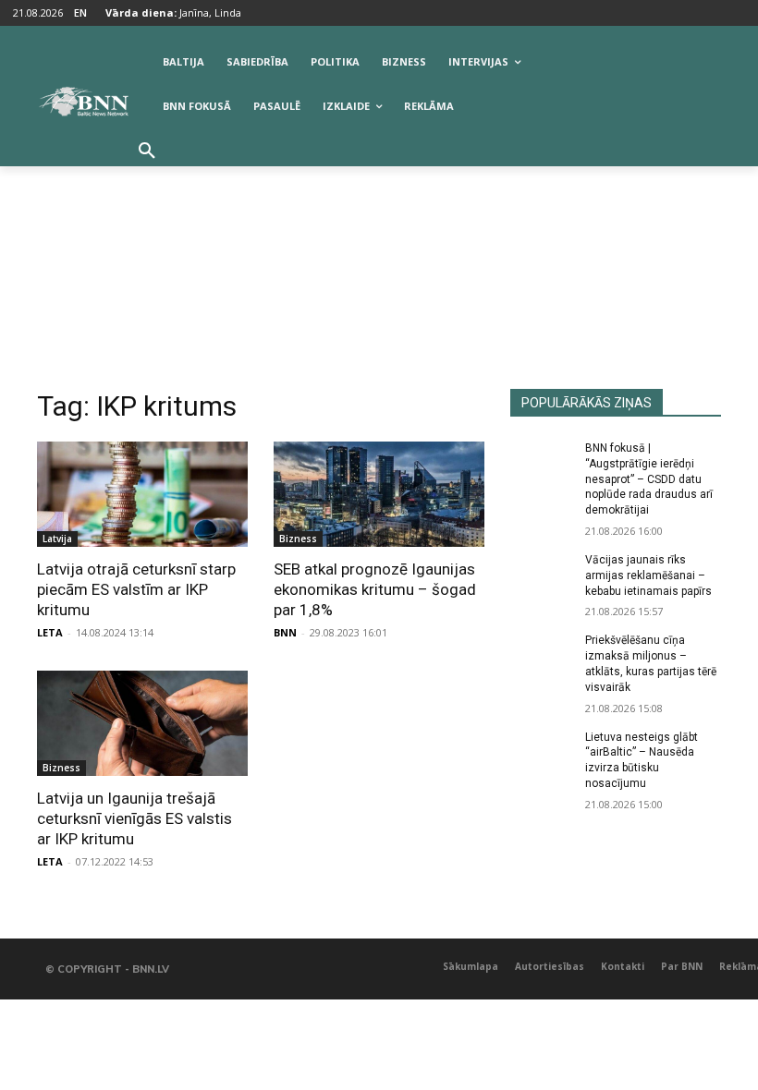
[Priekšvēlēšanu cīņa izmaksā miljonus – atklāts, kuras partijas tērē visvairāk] (541, 655)
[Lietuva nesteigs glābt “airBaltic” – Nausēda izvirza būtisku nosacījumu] (541, 752)
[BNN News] (83, 101)
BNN (285, 632)
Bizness (298, 538)
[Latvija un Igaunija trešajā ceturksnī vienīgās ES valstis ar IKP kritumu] (142, 723)
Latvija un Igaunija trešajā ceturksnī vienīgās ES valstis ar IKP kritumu (134, 818)
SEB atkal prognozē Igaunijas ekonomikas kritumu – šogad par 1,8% (375, 589)
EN (80, 12)
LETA (50, 632)
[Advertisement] (379, 250)
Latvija (57, 538)
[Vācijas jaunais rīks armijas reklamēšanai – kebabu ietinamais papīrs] (541, 574)
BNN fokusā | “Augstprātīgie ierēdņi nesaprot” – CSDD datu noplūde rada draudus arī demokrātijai (649, 479)
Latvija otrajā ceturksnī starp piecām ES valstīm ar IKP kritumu (136, 589)
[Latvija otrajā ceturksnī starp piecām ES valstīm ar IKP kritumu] (142, 494)
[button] (147, 151)
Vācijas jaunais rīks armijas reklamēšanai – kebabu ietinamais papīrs (648, 575)
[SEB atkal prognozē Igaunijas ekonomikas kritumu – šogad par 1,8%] (379, 494)
